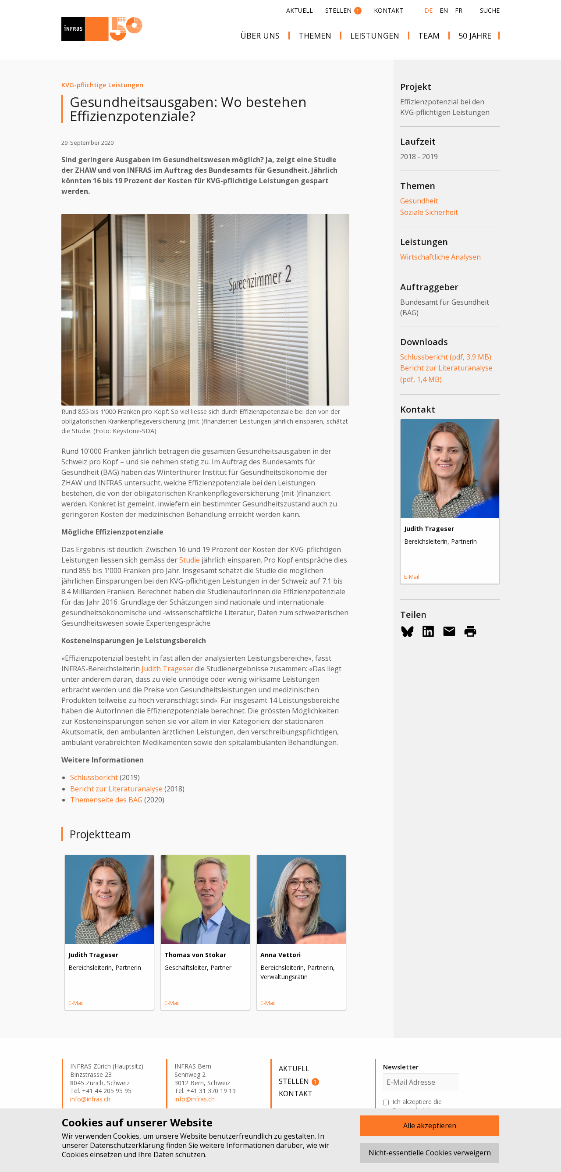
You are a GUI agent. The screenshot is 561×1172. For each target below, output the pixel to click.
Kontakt (388, 10)
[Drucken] (470, 631)
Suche (490, 10)
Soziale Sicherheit (429, 212)
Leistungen (374, 35)
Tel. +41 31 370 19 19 (205, 1091)
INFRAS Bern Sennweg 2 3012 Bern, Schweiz (202, 1074)
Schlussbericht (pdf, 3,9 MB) (445, 357)
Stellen (342, 10)
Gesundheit (419, 201)
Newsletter (401, 1067)
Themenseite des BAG (106, 800)
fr (458, 10)
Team (429, 35)
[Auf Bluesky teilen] (407, 631)
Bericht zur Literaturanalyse (116, 789)
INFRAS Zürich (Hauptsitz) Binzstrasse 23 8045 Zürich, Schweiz (106, 1074)
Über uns (260, 35)
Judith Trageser (167, 668)
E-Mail (76, 1003)
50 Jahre (474, 35)
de (428, 10)
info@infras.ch (90, 1099)
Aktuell (299, 10)
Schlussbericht (94, 777)
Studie (189, 560)
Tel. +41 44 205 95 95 (100, 1091)
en (444, 10)
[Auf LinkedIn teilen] (428, 631)
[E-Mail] (449, 631)
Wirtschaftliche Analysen (440, 257)
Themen (314, 35)
